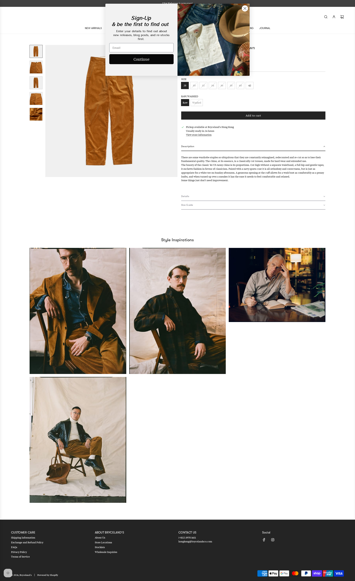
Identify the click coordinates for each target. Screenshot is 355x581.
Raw (185, 102)
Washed (196, 102)
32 (203, 85)
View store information (199, 134)
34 (212, 85)
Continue (141, 59)
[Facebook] (264, 540)
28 (185, 85)
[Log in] (334, 17)
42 (249, 85)
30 (194, 85)
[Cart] (342, 17)
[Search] (326, 17)
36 (222, 85)
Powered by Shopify (47, 575)
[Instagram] (273, 540)
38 (231, 85)
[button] (48, 111)
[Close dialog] (245, 8)
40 (240, 85)
